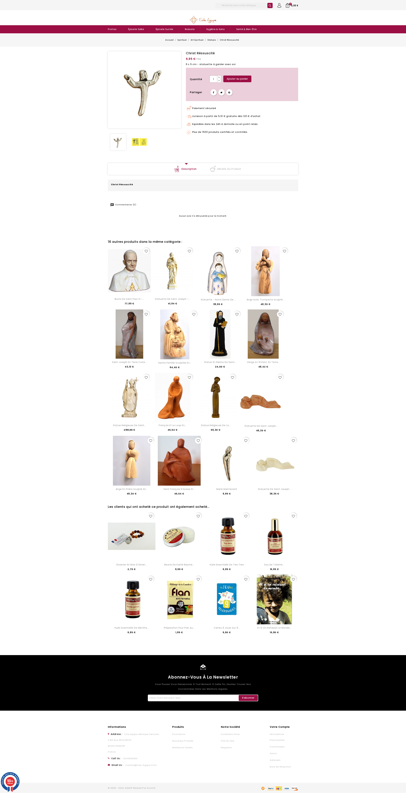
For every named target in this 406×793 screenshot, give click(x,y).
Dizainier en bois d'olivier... (131, 564)
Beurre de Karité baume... (179, 564)
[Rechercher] (270, 5)
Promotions (178, 734)
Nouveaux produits (182, 740)
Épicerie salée (136, 29)
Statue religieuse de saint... (129, 425)
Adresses (275, 760)
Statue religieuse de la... (215, 425)
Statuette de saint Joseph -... (172, 299)
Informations (117, 727)
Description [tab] (189, 169)
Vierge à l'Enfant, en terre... (263, 362)
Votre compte (280, 727)
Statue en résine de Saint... (220, 362)
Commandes (277, 746)
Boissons (190, 29)
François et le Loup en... (172, 425)
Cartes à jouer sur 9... (227, 627)
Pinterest (229, 92)
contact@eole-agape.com (141, 765)
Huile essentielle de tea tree (227, 564)
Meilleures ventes (182, 747)
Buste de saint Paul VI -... (129, 299)
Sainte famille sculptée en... (174, 362)
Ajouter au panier (237, 79)
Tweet (222, 92)
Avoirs (273, 753)
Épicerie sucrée (164, 29)
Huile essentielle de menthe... (132, 627)
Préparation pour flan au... (179, 627)
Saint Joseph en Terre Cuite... (129, 362)
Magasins (226, 747)
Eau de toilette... (274, 564)
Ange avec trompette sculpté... (266, 299)
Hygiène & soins (215, 29)
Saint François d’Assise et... (179, 489)
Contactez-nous (230, 734)
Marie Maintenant (226, 489)
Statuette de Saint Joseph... (261, 426)
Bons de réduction (280, 766)
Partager (214, 92)
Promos (112, 29)
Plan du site (227, 740)
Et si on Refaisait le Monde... (274, 627)
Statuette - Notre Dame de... (218, 299)
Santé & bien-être (246, 29)
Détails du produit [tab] (229, 169)
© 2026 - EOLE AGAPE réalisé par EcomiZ (132, 788)
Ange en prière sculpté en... (132, 489)
